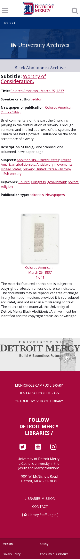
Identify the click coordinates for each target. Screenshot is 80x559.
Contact (40, 507)
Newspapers (55, 194)
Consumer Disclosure (54, 554)
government (56, 182)
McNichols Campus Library (39, 385)
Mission (7, 544)
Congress (38, 182)
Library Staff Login (42, 514)
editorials (37, 194)
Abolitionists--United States (38, 160)
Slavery (28, 169)
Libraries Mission (40, 499)
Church (24, 182)
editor (37, 99)
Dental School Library (38, 393)
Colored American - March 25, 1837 (37, 91)
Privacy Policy (11, 554)
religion (7, 186)
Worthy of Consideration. (23, 78)
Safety (44, 544)
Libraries (7, 23)
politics (73, 182)
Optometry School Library (39, 401)
